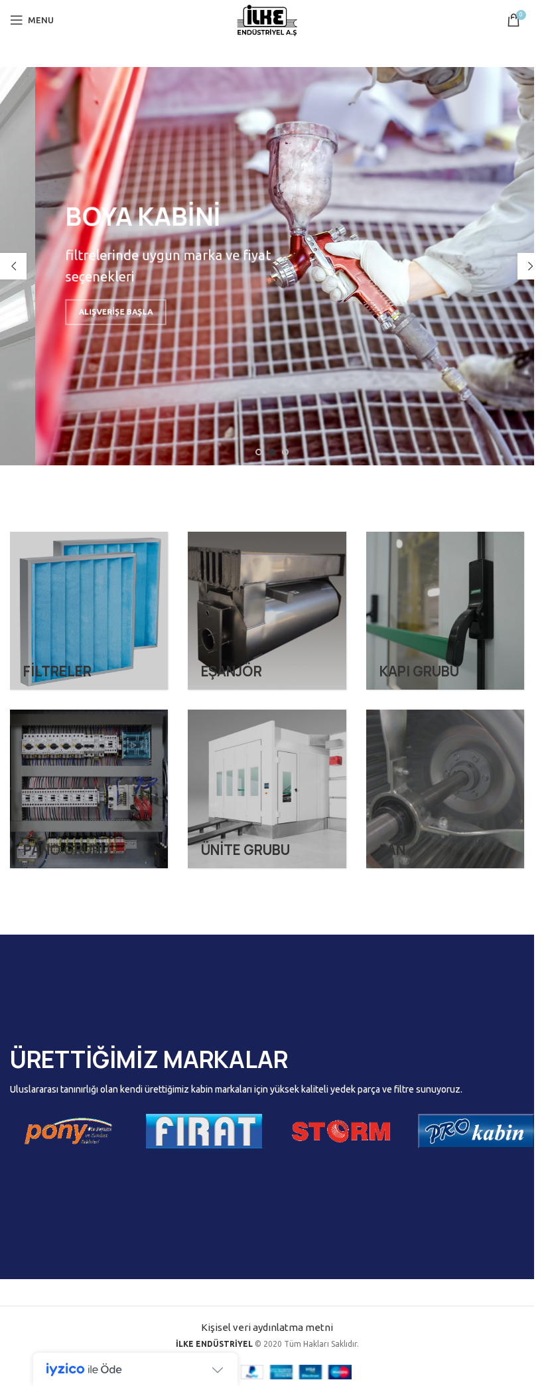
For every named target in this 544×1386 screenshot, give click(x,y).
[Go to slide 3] (285, 452)
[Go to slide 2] (272, 452)
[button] (13, 266)
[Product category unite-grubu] (267, 789)
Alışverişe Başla (65, 315)
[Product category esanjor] (267, 611)
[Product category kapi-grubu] (445, 611)
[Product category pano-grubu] (89, 789)
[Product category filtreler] (89, 611)
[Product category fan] (445, 789)
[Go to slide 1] (258, 452)
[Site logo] (267, 19)
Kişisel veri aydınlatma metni (267, 1327)
